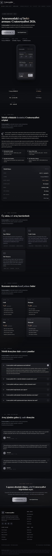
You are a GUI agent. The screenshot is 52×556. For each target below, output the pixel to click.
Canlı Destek (29, 539)
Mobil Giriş (29, 529)
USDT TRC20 (29, 537)
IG (8, 523)
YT (11, 523)
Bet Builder (29, 518)
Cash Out (29, 521)
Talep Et (30, 75)
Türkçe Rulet (4, 539)
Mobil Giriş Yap (8, 32)
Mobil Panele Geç (19, 499)
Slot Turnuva (4, 532)
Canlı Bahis (29, 516)
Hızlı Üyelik (29, 532)
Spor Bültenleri (30, 514)
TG (5, 523)
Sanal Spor (29, 523)
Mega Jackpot (4, 534)
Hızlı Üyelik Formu (22, 32)
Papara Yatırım (30, 534)
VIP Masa (3, 537)
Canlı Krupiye (4, 529)
